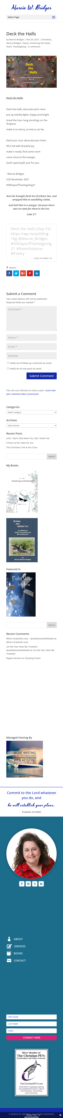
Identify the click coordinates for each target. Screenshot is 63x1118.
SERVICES (19, 946)
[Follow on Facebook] (21, 883)
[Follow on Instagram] (28, 883)
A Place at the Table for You (19, 442)
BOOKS (18, 953)
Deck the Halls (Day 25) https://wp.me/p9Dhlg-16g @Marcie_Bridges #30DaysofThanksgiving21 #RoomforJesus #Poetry (31, 241)
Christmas (46, 39)
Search (51, 456)
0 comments (34, 46)
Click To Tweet (41, 258)
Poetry (25, 43)
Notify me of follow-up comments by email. (31, 363)
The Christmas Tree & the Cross (21, 447)
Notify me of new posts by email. (26, 368)
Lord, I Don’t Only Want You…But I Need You (28, 438)
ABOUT (18, 939)
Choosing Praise (33, 658)
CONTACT (20, 960)
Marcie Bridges (16, 39)
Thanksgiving (19, 46)
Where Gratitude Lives (17, 642)
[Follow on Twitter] (34, 883)
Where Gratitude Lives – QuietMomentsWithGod (29, 638)
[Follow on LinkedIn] (41, 883)
